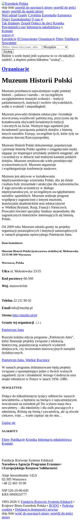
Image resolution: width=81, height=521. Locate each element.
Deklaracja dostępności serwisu (36, 509)
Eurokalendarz (21, 19)
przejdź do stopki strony (27, 11)
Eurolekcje (9, 39)
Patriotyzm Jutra (13, 330)
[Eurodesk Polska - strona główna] (15, 3)
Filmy (60, 39)
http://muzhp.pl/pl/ (25, 315)
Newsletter (9, 43)
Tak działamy (11, 23)
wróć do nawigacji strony (32, 513)
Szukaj (7, 51)
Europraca (64, 15)
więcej (8, 35)
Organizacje (46, 39)
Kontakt (7, 31)
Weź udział (9, 15)
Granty (22, 15)
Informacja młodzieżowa (43, 27)
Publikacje (72, 39)
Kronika (58, 23)
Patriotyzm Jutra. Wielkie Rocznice (25, 360)
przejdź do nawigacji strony (34, 7)
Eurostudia (49, 15)
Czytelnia (34, 15)
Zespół (25, 23)
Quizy (6, 19)
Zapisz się (8, 423)
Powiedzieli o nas (14, 27)
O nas (37, 19)
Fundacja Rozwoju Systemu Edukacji (46, 502)
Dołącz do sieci (41, 23)
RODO (54, 505)
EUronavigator (27, 39)
